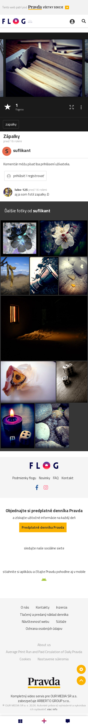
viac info (52, 709)
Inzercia (61, 607)
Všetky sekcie (53, 7)
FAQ (56, 477)
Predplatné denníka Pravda (43, 527)
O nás (25, 607)
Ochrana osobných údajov (44, 628)
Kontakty (42, 607)
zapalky (10, 124)
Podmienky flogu (24, 477)
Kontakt (68, 477)
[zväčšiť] (71, 107)
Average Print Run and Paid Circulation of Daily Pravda (44, 651)
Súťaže (61, 621)
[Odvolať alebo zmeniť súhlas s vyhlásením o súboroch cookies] (81, 669)
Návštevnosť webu (35, 621)
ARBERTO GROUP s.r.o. (53, 700)
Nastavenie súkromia (53, 659)
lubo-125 (21, 189)
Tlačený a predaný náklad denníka (44, 614)
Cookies (25, 659)
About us (44, 644)
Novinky (44, 477)
